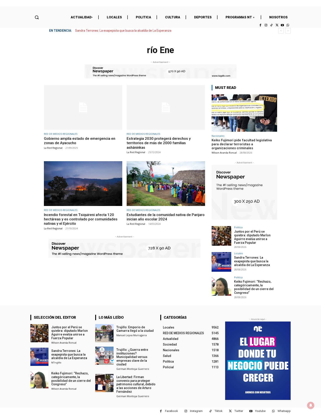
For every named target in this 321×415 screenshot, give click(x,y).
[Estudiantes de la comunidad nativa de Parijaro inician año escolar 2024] (166, 183)
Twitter (239, 411)
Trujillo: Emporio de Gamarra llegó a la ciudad (135, 329)
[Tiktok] (271, 25)
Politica (238, 227)
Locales (238, 253)
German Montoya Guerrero (132, 368)
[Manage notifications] (310, 405)
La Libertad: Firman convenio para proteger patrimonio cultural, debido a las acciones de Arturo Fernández (135, 384)
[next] (288, 30)
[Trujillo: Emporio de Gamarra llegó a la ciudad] (104, 333)
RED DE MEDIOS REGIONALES (60, 134)
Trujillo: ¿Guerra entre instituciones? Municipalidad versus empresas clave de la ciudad (132, 357)
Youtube (260, 411)
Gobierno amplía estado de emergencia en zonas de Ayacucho (79, 140)
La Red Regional (53, 147)
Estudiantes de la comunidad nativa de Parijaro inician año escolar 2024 (166, 217)
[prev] (281, 30)
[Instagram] (266, 25)
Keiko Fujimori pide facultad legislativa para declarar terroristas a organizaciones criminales (242, 144)
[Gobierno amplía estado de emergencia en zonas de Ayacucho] (83, 107)
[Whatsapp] (288, 25)
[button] (36, 17)
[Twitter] (277, 25)
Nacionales (218, 136)
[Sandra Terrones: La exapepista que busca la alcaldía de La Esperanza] (221, 262)
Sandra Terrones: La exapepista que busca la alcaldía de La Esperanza (123, 30)
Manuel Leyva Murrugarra (131, 335)
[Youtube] (282, 25)
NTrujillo (56, 362)
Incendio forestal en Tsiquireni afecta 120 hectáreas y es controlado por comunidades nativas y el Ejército (80, 219)
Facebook (171, 411)
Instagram (196, 411)
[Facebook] (260, 25)
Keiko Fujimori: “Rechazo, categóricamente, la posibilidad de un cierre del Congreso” (254, 287)
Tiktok (219, 411)
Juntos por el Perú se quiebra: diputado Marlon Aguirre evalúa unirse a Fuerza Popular (252, 237)
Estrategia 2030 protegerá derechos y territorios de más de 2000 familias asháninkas (159, 143)
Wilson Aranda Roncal (224, 152)
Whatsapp (284, 411)
